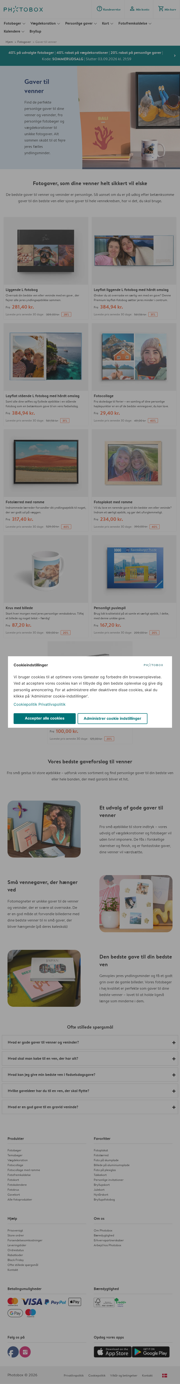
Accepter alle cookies (44, 718)
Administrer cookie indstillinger (112, 718)
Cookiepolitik (25, 704)
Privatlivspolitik (52, 704)
